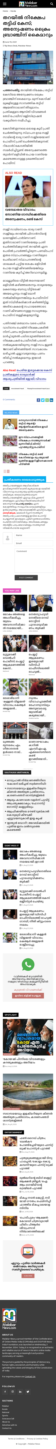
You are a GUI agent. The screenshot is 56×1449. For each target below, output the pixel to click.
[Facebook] (5, 1392)
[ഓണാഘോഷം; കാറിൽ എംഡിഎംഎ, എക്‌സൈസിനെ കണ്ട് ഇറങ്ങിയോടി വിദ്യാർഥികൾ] (41, 730)
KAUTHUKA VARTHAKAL (17, 772)
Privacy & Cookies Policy (37, 1438)
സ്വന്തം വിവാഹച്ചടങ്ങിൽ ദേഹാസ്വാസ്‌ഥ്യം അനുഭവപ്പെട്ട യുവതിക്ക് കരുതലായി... (40, 706)
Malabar (5, 1405)
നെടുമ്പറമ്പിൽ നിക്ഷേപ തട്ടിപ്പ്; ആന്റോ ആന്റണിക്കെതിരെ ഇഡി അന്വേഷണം (33, 425)
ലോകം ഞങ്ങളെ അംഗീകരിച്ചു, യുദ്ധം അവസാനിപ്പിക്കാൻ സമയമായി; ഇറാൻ (33, 856)
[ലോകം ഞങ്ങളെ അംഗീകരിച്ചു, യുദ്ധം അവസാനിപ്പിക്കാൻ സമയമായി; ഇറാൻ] (15, 603)
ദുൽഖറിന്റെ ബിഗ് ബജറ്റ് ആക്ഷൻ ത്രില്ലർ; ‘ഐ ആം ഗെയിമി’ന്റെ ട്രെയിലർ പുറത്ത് (36, 1183)
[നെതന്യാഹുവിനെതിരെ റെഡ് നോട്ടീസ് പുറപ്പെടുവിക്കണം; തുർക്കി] (41, 603)
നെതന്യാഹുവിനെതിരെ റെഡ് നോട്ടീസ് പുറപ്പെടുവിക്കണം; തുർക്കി (39, 621)
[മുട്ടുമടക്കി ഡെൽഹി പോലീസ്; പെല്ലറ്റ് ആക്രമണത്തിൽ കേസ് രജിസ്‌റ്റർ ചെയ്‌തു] (15, 643)
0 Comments (9, 399)
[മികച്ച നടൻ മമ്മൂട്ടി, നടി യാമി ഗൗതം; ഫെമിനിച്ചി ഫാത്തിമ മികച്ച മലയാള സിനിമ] (10, 1201)
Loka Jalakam (7, 631)
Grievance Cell (8, 1418)
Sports (5, 1415)
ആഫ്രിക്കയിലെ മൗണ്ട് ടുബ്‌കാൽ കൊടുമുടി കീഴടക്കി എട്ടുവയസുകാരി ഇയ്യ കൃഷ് (28, 814)
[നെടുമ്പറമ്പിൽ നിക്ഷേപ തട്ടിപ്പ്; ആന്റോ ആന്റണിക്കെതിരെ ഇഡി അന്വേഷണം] (10, 424)
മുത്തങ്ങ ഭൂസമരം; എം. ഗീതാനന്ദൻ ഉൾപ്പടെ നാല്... (12, 747)
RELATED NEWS (11, 412)
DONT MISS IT (12, 845)
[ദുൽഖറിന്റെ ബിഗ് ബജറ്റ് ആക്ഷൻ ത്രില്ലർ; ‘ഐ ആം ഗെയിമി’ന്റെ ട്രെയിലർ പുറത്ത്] (10, 1181)
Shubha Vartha (34, 718)
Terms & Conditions (16, 1438)
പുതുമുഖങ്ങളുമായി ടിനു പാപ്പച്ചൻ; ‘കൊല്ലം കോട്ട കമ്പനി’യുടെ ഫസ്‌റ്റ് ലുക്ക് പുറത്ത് (36, 1163)
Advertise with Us (9, 1425)
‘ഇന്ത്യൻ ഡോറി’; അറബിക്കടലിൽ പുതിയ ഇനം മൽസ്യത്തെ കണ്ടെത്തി (28, 826)
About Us (6, 1421)
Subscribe (28, 1276)
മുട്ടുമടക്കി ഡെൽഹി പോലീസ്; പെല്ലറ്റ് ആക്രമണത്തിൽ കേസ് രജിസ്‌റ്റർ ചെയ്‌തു (35, 896)
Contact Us (30, 1376)
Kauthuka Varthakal (11, 1109)
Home (5, 11)
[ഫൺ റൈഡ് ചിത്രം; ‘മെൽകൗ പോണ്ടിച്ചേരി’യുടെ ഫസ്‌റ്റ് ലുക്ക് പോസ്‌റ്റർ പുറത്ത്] (10, 1141)
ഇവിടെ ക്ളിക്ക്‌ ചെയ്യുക (28, 995)
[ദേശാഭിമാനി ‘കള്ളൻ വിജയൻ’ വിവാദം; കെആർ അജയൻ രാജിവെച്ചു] (15, 687)
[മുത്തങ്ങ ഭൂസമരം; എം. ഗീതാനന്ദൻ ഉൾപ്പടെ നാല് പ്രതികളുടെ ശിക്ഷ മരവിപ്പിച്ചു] (15, 730)
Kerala (13, 11)
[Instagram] (13, 1392)
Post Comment (26, 577)
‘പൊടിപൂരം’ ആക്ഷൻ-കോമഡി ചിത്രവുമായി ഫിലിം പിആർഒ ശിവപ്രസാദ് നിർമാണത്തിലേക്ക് (34, 1224)
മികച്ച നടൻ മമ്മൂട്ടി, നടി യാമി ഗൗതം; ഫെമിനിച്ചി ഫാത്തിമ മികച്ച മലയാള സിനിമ (35, 1203)
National (6, 671)
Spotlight (7, 1054)
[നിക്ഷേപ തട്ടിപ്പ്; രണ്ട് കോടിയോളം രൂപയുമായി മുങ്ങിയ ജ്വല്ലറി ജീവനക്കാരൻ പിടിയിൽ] (10, 458)
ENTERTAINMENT (13, 1132)
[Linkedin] (20, 1392)
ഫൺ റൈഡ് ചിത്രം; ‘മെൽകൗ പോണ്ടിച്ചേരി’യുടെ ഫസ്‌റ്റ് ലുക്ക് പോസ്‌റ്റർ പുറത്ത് (36, 1143)
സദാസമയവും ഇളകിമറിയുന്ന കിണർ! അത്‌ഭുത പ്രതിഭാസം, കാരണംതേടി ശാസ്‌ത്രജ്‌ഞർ (26, 791)
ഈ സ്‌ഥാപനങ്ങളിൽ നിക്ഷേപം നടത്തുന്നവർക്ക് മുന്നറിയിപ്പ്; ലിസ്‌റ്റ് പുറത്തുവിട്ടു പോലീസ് (34, 442)
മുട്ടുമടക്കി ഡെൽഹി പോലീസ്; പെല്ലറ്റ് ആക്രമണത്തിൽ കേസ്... (14, 661)
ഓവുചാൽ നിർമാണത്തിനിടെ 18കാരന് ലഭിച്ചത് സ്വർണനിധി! (26, 782)
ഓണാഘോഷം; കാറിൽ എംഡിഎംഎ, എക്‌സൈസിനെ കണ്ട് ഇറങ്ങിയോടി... (40, 750)
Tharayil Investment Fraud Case (38, 388)
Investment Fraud (17, 388)
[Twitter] (28, 1392)
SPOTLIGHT (11, 1015)
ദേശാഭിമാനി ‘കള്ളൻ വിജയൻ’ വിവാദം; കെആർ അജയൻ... (14, 703)
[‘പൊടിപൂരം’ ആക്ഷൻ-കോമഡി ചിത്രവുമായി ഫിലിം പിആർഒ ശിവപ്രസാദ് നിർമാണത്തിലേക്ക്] (10, 1221)
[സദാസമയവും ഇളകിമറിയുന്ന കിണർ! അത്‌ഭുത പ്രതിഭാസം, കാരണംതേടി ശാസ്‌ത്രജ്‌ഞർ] (28, 1092)
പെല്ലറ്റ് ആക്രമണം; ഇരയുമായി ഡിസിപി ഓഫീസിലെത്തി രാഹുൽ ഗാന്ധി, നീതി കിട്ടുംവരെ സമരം (36, 918)
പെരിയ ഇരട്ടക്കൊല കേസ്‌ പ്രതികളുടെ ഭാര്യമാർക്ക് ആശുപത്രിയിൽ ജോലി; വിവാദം (27, 374)
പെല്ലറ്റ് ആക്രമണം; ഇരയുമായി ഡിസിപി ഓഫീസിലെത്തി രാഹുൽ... (39, 663)
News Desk (12, 45)
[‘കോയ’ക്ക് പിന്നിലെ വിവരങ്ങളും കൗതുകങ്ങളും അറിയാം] (28, 1037)
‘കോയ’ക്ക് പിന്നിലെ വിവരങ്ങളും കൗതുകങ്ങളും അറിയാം (24, 1060)
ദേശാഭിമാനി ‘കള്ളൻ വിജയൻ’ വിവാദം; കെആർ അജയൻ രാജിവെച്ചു (33, 939)
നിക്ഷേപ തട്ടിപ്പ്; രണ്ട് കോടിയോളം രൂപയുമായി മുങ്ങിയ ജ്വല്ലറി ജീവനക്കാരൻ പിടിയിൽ (35, 459)
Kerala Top (6, 711)
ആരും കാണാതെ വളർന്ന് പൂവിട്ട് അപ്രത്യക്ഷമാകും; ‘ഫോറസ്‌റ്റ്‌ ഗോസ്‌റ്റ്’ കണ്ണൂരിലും (28, 803)
